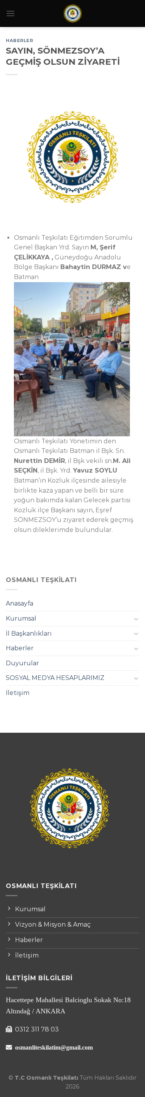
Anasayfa (19, 603)
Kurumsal (21, 618)
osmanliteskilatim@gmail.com (54, 1047)
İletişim (17, 693)
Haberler (20, 648)
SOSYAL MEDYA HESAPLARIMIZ (55, 677)
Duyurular (22, 663)
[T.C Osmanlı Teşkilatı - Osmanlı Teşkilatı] (72, 13)
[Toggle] (136, 618)
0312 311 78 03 (36, 1029)
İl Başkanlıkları (29, 633)
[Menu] (10, 13)
